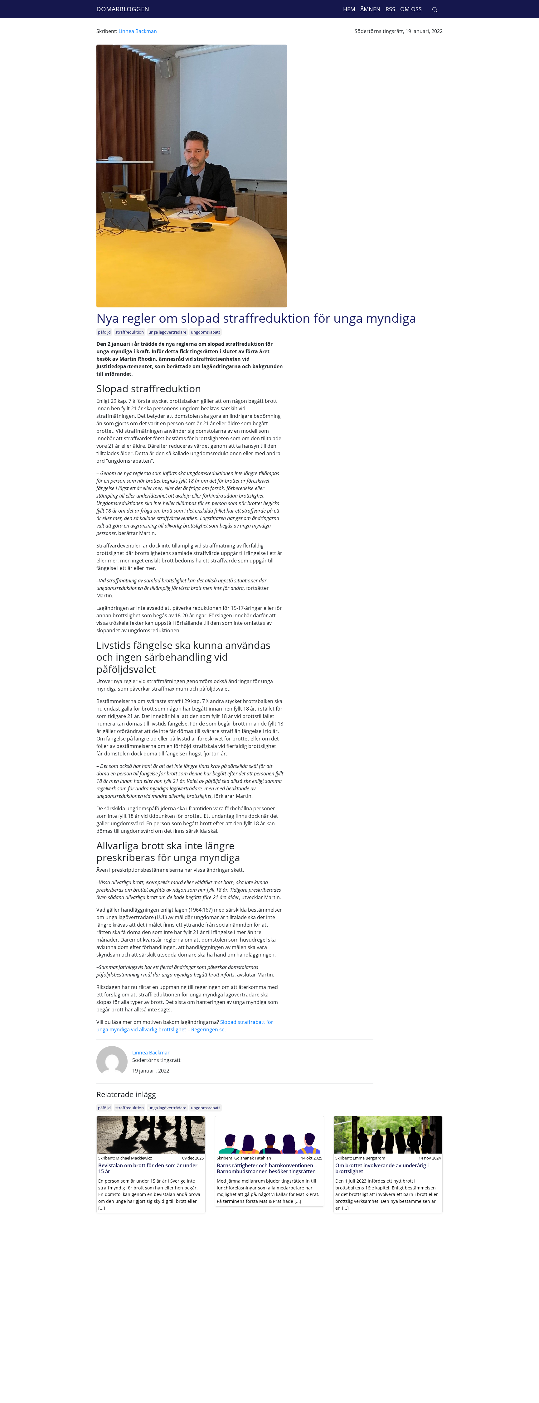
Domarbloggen (122, 9)
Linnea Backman (138, 31)
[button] (435, 9)
